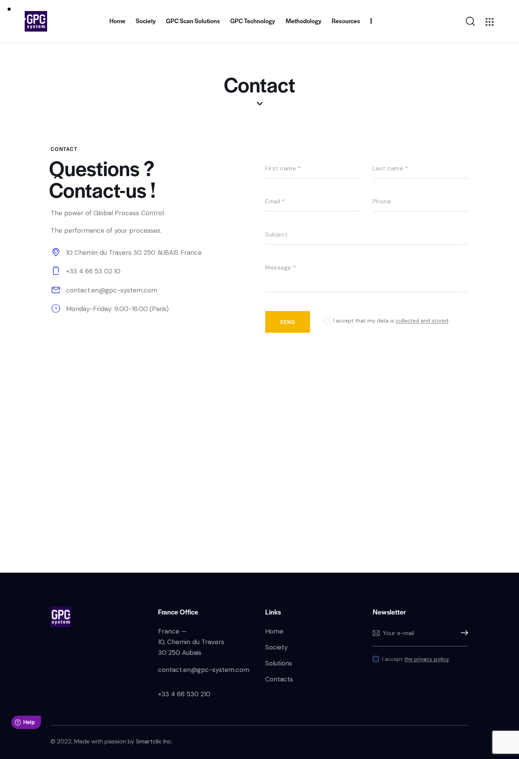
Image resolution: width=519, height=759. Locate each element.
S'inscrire (462, 633)
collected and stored (422, 321)
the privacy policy (426, 659)
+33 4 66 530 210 (184, 694)
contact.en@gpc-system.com (111, 290)
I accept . (416, 659)
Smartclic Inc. (154, 741)
